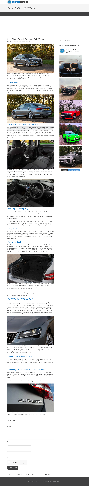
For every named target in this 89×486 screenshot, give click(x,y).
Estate (19, 414)
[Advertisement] (44, 26)
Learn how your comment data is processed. (38, 474)
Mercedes (35, 129)
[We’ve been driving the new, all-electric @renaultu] (70, 134)
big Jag (17, 223)
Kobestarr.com (57, 481)
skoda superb (38, 414)
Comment (10, 426)
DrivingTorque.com (36, 481)
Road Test (25, 412)
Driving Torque (17, 2)
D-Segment (14, 412)
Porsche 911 (33, 285)
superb (43, 414)
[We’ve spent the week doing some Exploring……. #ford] (70, 89)
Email (9, 448)
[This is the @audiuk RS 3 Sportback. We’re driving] (70, 111)
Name (9, 442)
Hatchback (22, 414)
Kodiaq (15, 73)
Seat (31, 90)
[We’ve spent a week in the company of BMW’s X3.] (70, 66)
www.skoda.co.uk (39, 381)
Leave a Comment (26, 41)
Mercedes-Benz (47, 249)
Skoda (26, 75)
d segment (15, 414)
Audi (17, 90)
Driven (18, 412)
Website (9, 454)
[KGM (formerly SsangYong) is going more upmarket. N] (70, 157)
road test (30, 414)
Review (21, 412)
